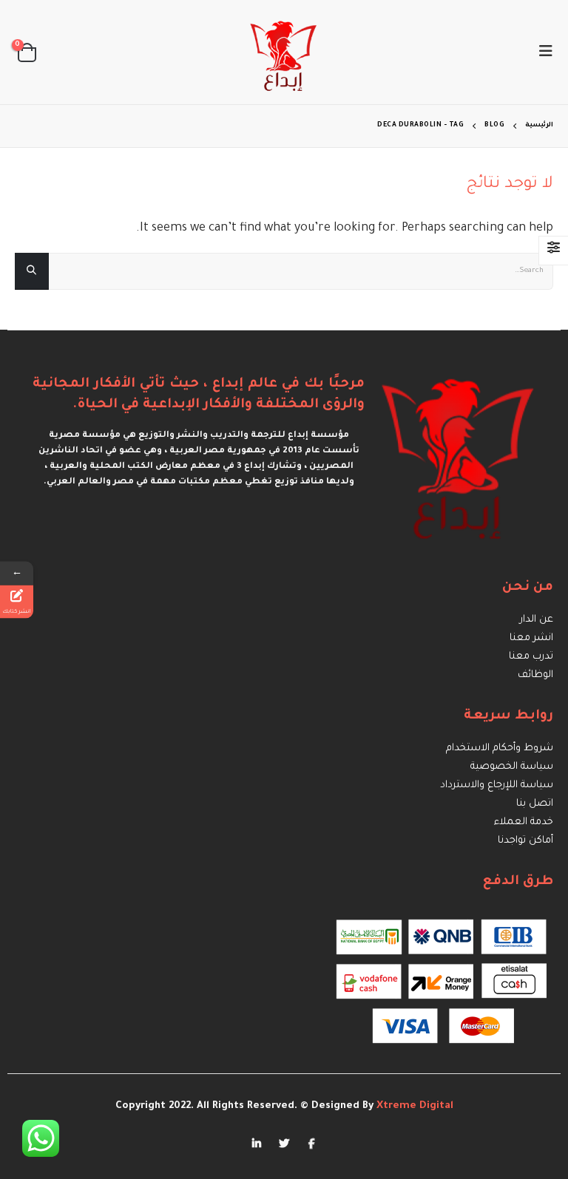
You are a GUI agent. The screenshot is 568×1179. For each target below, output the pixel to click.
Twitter (284, 1143)
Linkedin (257, 1143)
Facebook (311, 1143)
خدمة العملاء (523, 822)
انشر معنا (531, 638)
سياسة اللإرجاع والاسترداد (496, 785)
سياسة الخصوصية (511, 766)
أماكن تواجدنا (525, 840)
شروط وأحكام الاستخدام (499, 748)
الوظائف (535, 675)
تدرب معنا (531, 656)
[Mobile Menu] (541, 52)
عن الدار (536, 619)
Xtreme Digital (413, 1106)
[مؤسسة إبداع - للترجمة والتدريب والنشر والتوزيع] (284, 52)
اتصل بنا (534, 803)
